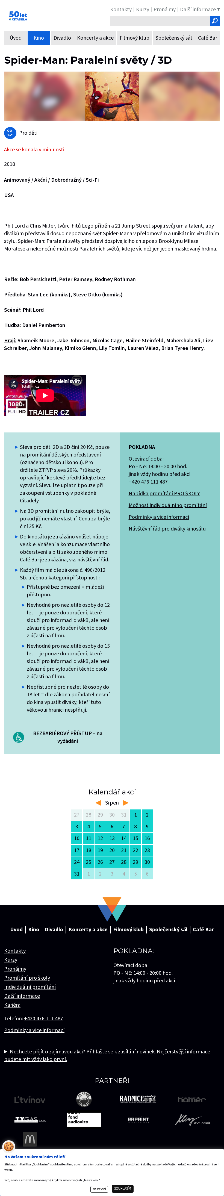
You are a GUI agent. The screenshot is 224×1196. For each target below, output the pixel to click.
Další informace (22, 996)
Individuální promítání (30, 987)
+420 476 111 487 (148, 482)
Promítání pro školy (27, 978)
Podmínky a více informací (159, 517)
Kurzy (10, 960)
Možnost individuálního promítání (168, 505)
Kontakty (15, 951)
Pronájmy (15, 969)
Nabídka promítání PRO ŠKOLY (164, 493)
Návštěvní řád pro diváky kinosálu (167, 529)
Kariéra (12, 1005)
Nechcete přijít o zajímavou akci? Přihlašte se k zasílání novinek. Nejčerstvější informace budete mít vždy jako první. (107, 1055)
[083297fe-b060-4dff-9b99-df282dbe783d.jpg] (112, 96)
